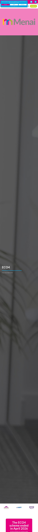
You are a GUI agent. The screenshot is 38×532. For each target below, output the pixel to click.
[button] (28, 6)
